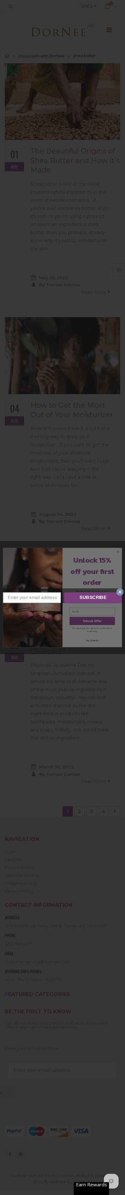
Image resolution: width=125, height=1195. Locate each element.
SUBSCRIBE (92, 597)
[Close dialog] (120, 591)
